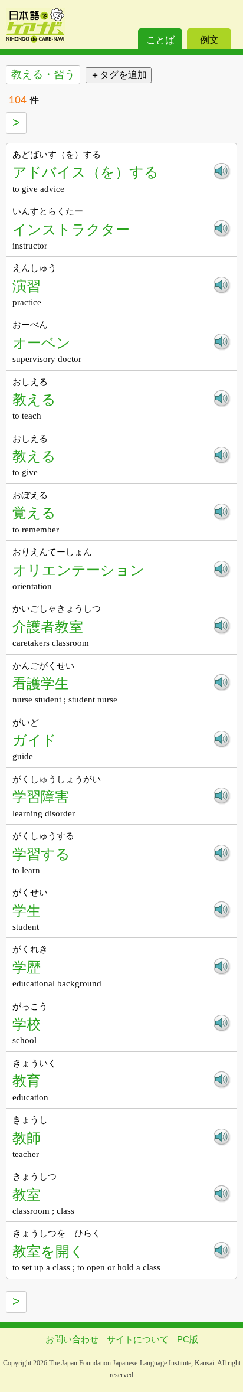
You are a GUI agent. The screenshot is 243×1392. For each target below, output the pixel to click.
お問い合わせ (71, 1339)
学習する (41, 854)
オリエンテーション (78, 570)
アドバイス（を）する (85, 172)
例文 (209, 40)
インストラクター (71, 229)
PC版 (187, 1339)
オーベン (41, 343)
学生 (26, 911)
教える (34, 399)
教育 (26, 1081)
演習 (26, 286)
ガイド (34, 740)
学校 (26, 1024)
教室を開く (48, 1251)
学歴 (26, 967)
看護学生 (40, 683)
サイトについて (138, 1339)
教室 (26, 1195)
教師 (26, 1138)
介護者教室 (47, 627)
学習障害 (40, 797)
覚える (34, 513)
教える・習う (43, 74)
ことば (160, 40)
